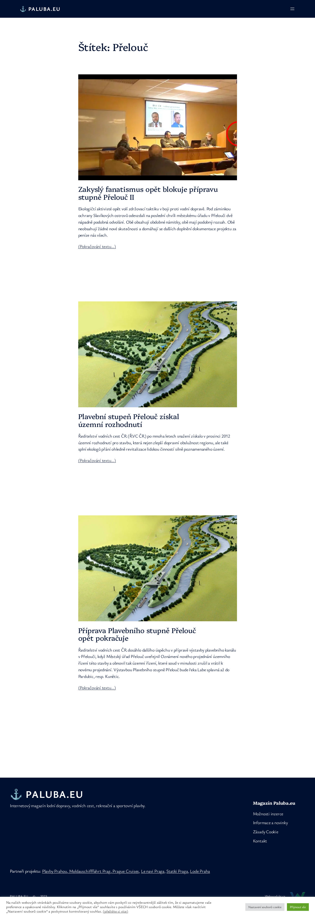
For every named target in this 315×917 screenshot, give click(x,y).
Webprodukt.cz (275, 896)
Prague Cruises (125, 871)
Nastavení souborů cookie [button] (265, 907)
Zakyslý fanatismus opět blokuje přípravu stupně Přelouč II (148, 193)
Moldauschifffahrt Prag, (91, 871)
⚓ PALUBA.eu (40, 8)
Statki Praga (177, 871)
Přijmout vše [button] (298, 907)
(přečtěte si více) (115, 911)
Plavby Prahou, (55, 871)
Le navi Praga (152, 871)
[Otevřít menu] (292, 9)
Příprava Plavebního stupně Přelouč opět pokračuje (137, 634)
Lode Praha (200, 871)
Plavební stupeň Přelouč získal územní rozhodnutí (128, 420)
